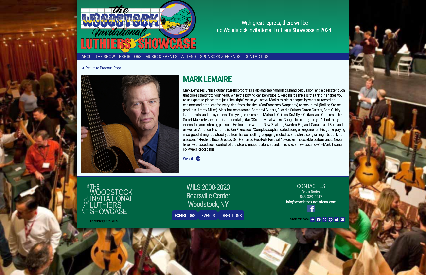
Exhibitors (130, 56)
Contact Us (256, 56)
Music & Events (161, 56)
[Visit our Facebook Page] (311, 208)
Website (189, 158)
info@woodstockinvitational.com (311, 201)
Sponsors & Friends (220, 56)
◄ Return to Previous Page (101, 67)
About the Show (98, 56)
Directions (231, 215)
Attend (188, 56)
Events (208, 215)
